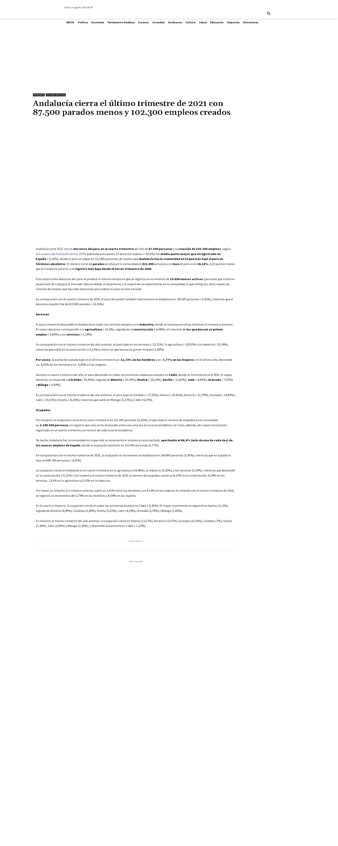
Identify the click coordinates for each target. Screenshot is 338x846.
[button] (268, 13)
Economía (39, 95)
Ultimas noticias (56, 95)
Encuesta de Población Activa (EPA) (62, 254)
